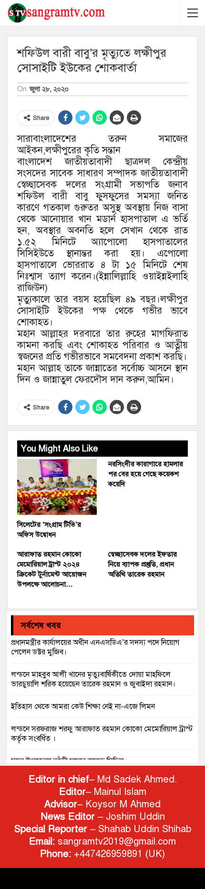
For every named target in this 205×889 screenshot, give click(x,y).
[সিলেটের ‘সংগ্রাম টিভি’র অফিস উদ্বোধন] (57, 487)
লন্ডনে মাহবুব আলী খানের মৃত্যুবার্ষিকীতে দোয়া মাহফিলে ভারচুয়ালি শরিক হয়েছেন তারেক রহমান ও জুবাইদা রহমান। (93, 679)
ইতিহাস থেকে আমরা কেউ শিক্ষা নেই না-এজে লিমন (83, 706)
